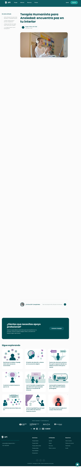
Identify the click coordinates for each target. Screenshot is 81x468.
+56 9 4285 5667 (5, 445)
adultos (22, 249)
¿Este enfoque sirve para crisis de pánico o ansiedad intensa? (10, 18)
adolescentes (36, 249)
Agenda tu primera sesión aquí (30, 294)
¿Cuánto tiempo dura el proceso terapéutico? (9, 21)
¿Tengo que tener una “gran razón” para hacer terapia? (10, 24)
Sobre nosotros (68, 440)
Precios (36, 2)
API (9, 2)
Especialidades (35, 450)
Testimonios (67, 445)
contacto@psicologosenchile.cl (8, 443)
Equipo (50, 443)
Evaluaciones (35, 453)
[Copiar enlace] (65, 304)
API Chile (24, 247)
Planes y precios (52, 448)
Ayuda (67, 2)
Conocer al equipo (57, 328)
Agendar (74, 2)
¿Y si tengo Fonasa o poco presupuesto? (9, 28)
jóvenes (28, 249)
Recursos (51, 445)
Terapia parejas (35, 448)
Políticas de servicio (69, 443)
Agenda (50, 440)
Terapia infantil (35, 443)
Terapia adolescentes (36, 445)
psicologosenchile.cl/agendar (38, 260)
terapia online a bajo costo (35, 222)
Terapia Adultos (35, 440)
